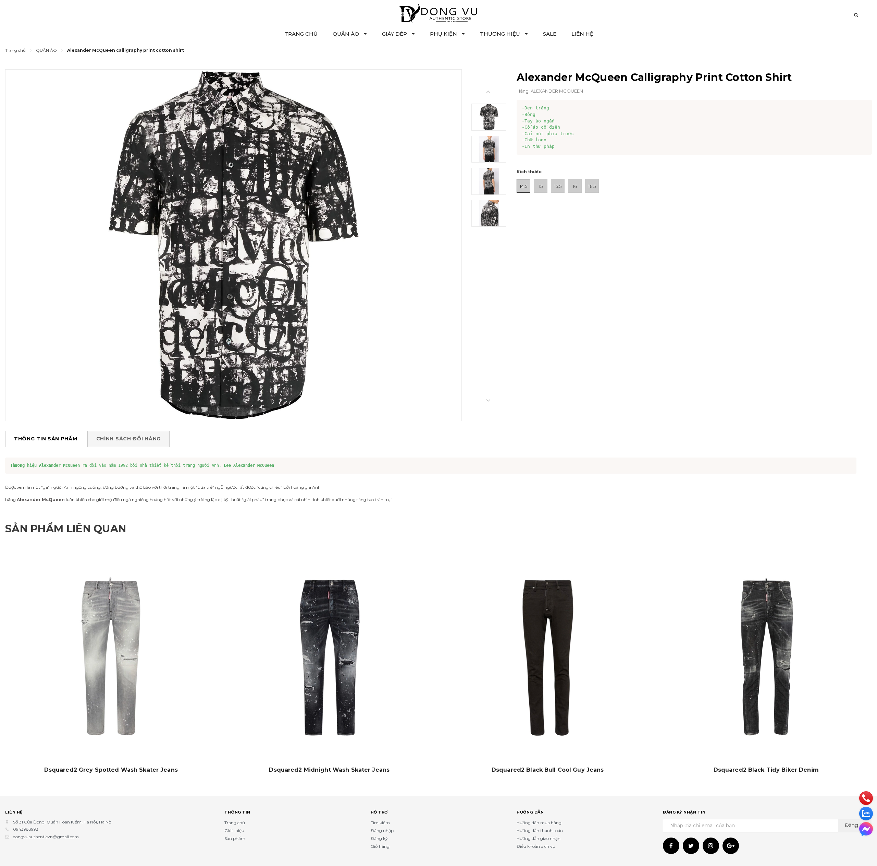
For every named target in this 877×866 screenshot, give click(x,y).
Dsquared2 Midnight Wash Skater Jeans (329, 770)
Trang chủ (234, 822)
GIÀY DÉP (395, 34)
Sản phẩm (234, 838)
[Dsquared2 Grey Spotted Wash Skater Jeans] (111, 657)
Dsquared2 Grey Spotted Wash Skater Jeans (111, 770)
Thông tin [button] (237, 812)
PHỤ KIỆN (444, 34)
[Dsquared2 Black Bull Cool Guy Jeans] (548, 657)
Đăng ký (379, 838)
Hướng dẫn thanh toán (540, 830)
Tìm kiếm (380, 822)
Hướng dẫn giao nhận (538, 838)
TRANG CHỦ (301, 34)
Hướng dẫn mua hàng (539, 822)
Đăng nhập (382, 830)
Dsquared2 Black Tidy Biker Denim (766, 770)
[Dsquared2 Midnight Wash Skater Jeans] (329, 657)
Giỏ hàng (380, 846)
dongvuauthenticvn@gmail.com (46, 836)
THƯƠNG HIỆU (500, 34)
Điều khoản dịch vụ (536, 846)
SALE (549, 34)
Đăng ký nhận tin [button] (684, 812)
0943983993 (25, 829)
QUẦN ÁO (346, 34)
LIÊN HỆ (582, 34)
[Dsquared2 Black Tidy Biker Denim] (766, 657)
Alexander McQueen (41, 499)
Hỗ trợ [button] (379, 812)
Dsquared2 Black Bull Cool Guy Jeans (548, 770)
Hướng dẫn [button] (530, 812)
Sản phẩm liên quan (65, 528)
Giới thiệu (234, 830)
